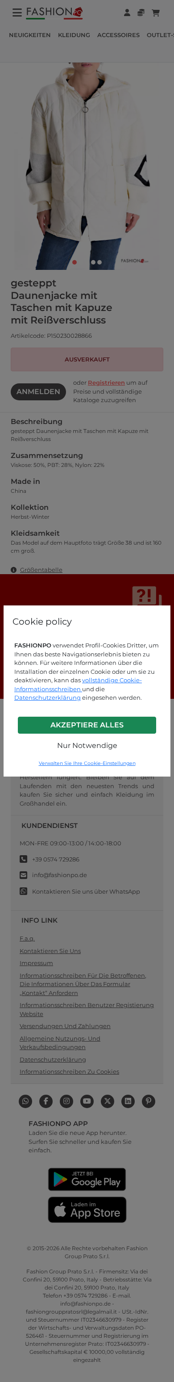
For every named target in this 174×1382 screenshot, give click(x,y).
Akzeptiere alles (87, 725)
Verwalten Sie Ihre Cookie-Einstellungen (87, 763)
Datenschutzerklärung (47, 697)
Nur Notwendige (87, 745)
